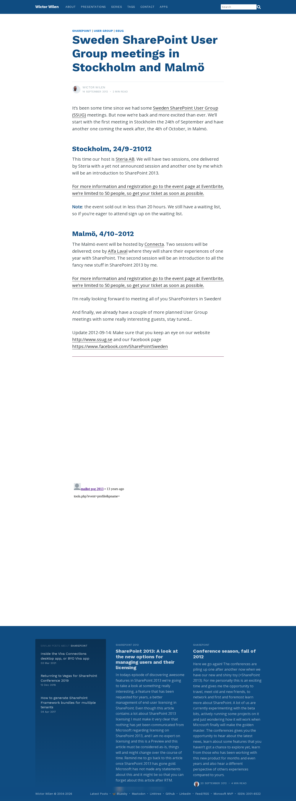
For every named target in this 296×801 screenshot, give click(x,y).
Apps (164, 6)
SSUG (119, 30)
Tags (131, 6)
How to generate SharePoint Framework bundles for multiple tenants (68, 702)
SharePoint (81, 30)
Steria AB (125, 159)
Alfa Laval (117, 251)
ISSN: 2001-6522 (249, 793)
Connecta (154, 244)
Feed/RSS (202, 793)
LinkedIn (185, 793)
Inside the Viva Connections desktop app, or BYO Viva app (65, 656)
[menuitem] (70, 7)
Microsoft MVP (223, 793)
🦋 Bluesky (119, 793)
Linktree (155, 793)
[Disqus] (148, 418)
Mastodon (138, 793)
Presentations (93, 6)
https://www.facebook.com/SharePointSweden (120, 346)
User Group (103, 30)
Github (170, 793)
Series (116, 6)
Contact (147, 6)
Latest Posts (99, 793)
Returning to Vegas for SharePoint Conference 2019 (69, 678)
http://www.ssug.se (92, 339)
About (70, 6)
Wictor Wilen (47, 7)
